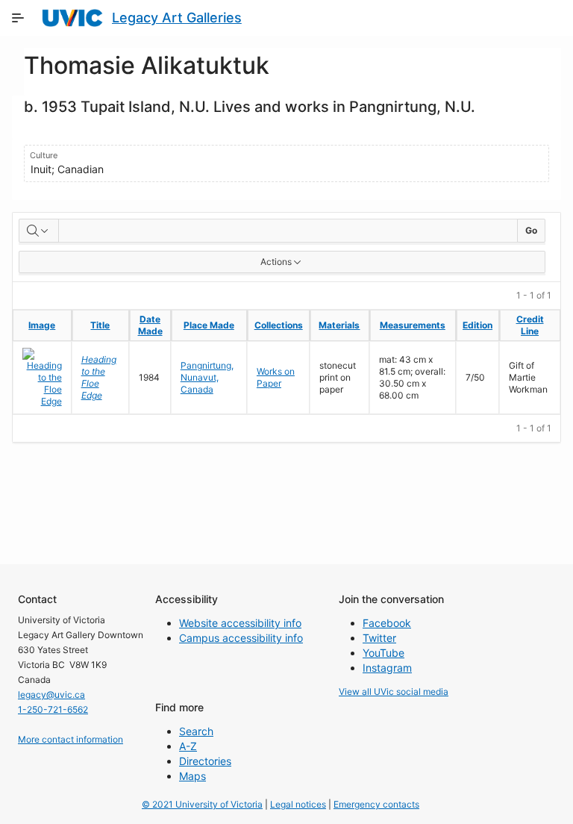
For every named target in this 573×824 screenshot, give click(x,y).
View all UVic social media (393, 691)
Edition (477, 325)
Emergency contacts (376, 804)
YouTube (383, 652)
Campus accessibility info (241, 637)
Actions (276, 261)
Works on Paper (276, 377)
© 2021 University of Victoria (202, 804)
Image (41, 325)
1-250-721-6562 (53, 709)
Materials (339, 325)
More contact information (70, 739)
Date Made (150, 325)
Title (100, 325)
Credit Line (530, 325)
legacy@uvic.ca (51, 694)
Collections (278, 325)
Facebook (387, 623)
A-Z (188, 746)
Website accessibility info (240, 623)
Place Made (209, 325)
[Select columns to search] (39, 231)
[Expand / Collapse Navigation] (18, 18)
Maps (192, 776)
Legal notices (298, 804)
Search (196, 731)
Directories (205, 761)
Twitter (379, 637)
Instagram (387, 667)
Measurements (412, 325)
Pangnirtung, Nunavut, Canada (207, 377)
